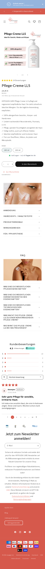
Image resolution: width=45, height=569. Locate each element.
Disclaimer (25, 558)
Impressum (35, 555)
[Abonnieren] (37, 445)
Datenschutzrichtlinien (21, 496)
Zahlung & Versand (11, 518)
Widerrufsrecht (15, 558)
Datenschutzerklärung (23, 555)
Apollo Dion (9, 508)
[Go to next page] (37, 417)
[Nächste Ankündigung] (40, 11)
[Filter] (4, 377)
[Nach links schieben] (17, 74)
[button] (4, 21)
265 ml (6, 150)
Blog (6, 513)
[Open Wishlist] (34, 21)
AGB (41, 555)
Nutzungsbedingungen (22, 499)
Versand (33, 558)
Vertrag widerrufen (14, 523)
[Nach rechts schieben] (27, 74)
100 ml (17, 150)
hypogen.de (10, 555)
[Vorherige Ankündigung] (4, 11)
